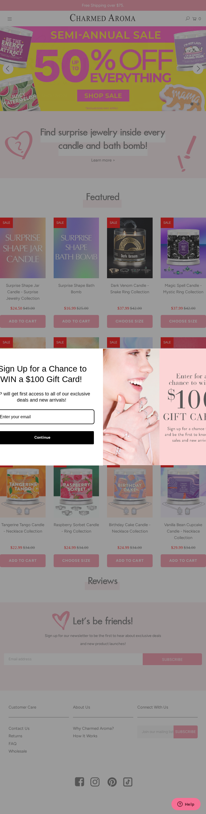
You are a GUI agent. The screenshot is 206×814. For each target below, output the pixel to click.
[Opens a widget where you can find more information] (186, 804)
